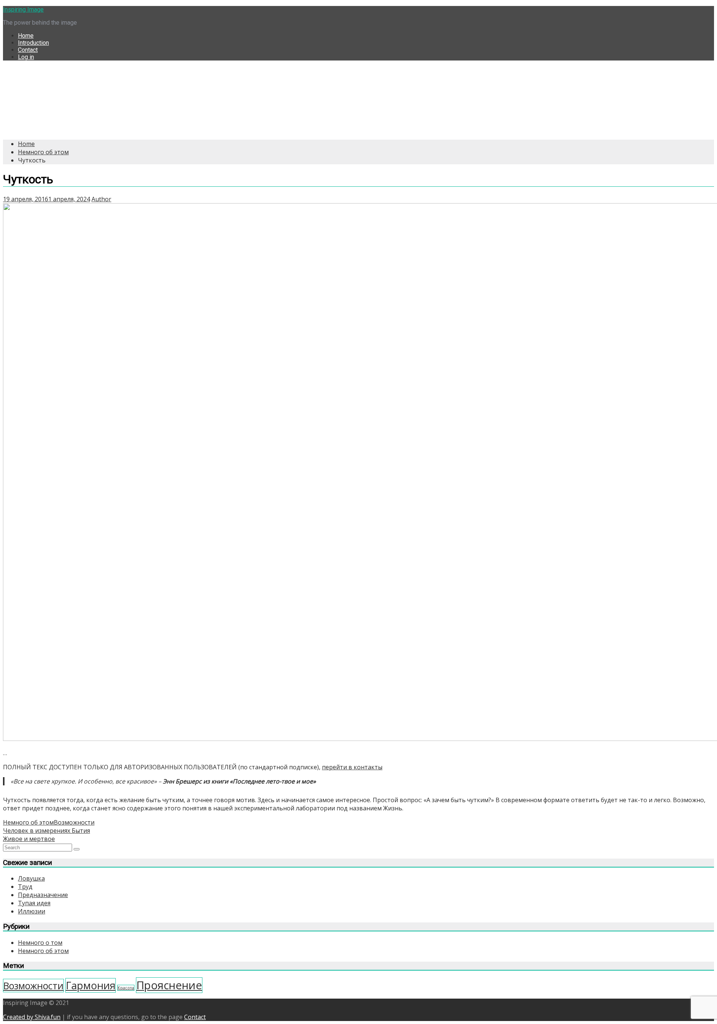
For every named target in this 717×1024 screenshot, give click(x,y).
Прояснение (169, 985)
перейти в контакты (352, 767)
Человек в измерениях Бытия (46, 830)
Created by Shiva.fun (31, 1017)
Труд (25, 886)
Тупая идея (34, 903)
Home (26, 35)
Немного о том (40, 942)
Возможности (74, 822)
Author (101, 199)
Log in (26, 56)
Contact (28, 49)
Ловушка (31, 878)
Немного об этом (28, 822)
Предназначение (43, 895)
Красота (126, 987)
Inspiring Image (23, 9)
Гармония (90, 985)
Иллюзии (31, 911)
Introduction (33, 42)
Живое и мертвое (29, 839)
